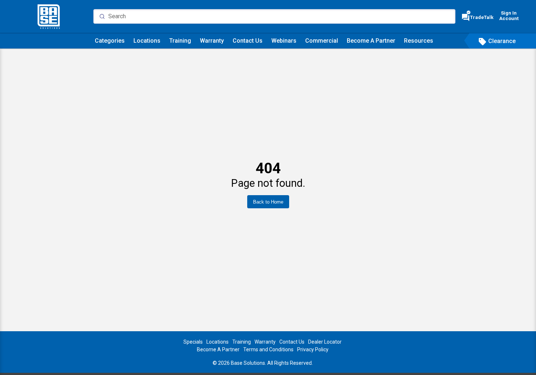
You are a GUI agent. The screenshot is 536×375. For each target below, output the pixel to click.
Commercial (321, 40)
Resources (418, 40)
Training (180, 40)
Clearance (497, 41)
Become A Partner (371, 40)
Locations (146, 40)
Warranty (212, 40)
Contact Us (248, 40)
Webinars (283, 40)
